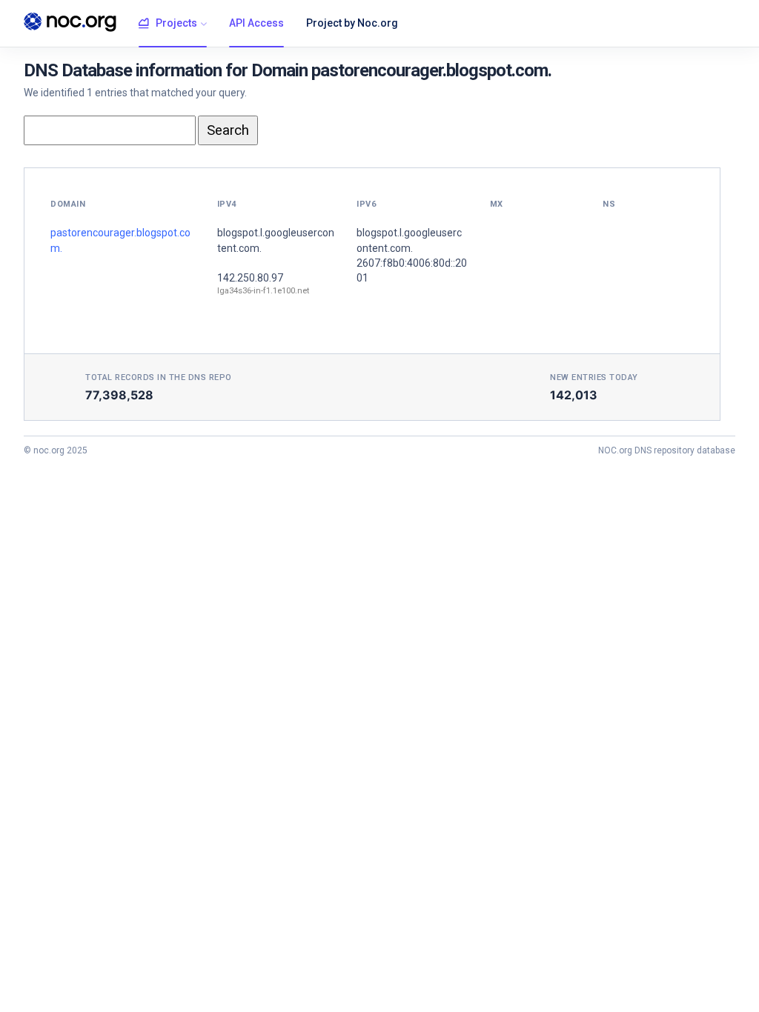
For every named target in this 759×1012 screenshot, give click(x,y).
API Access (256, 23)
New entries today (594, 377)
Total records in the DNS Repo (158, 377)
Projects (176, 23)
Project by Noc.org (352, 23)
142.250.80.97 (250, 278)
